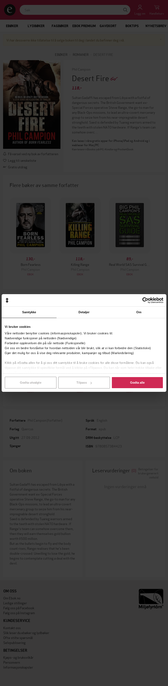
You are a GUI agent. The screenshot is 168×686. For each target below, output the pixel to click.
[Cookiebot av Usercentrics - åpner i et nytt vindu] (145, 300)
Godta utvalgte (30, 382)
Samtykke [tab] (29, 312)
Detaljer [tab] (84, 312)
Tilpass (81, 382)
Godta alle (137, 382)
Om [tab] (138, 312)
